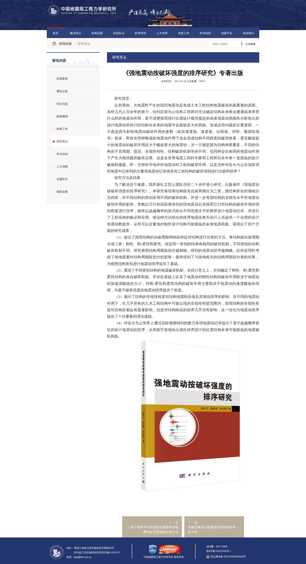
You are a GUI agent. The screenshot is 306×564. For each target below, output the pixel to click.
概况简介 (75, 33)
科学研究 (140, 33)
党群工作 (183, 33)
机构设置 (97, 33)
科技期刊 (248, 33)
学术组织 (205, 33)
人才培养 (162, 33)
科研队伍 (118, 33)
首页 (55, 33)
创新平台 (227, 33)
